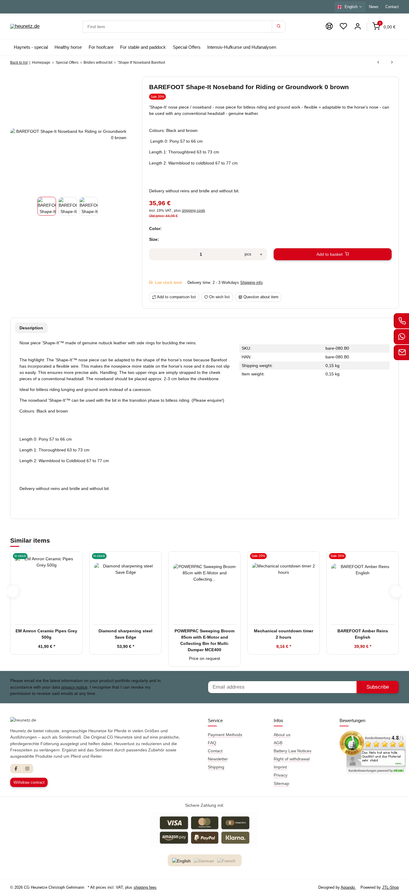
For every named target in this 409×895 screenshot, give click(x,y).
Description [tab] (31, 327)
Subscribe (377, 687)
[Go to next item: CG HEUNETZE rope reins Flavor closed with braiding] (392, 63)
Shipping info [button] (251, 282)
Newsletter (218, 759)
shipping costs (193, 210)
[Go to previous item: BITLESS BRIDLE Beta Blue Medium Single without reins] (378, 63)
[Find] (279, 27)
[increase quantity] (261, 254)
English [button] (351, 6)
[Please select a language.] (182, 861)
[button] (343, 26)
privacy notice (74, 687)
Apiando (348, 887)
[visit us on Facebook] (16, 768)
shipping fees (145, 887)
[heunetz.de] (25, 26)
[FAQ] (329, 26)
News (373, 6)
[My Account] (357, 26)
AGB (278, 742)
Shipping (216, 767)
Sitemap (281, 783)
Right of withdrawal (292, 759)
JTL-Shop (390, 887)
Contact (392, 6)
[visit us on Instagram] (27, 768)
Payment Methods (225, 734)
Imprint (280, 767)
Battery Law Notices (292, 750)
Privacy (280, 775)
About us (282, 734)
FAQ (212, 742)
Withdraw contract (29, 782)
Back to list (19, 62)
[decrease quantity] (155, 254)
